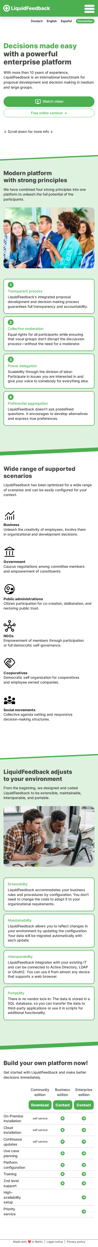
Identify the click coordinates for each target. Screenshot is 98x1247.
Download (40, 1105)
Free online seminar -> (49, 113)
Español (66, 21)
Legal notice (55, 1241)
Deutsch (37, 21)
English (52, 21)
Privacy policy (76, 1241)
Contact (63, 1105)
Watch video (53, 101)
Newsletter (85, 21)
